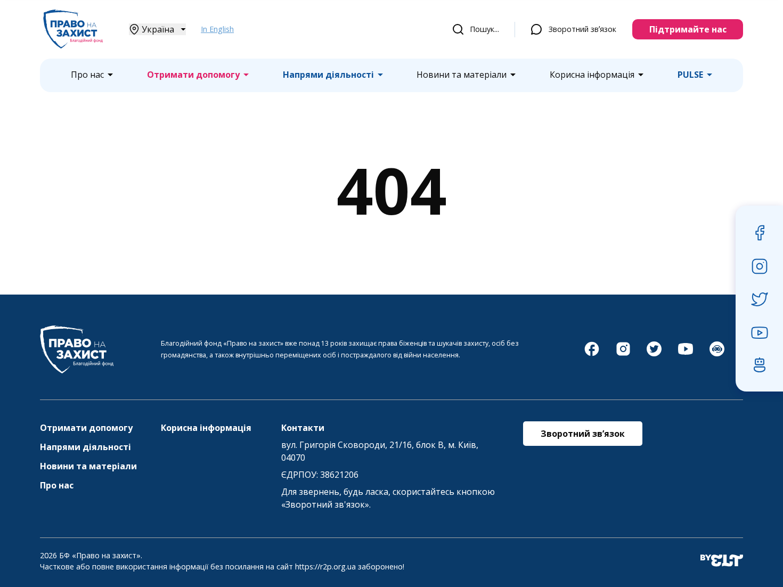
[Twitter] (654, 354)
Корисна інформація (592, 74)
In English (217, 29)
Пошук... (484, 29)
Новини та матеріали (462, 74)
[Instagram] (623, 354)
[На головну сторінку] (73, 45)
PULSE (690, 74)
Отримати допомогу (193, 74)
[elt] (721, 561)
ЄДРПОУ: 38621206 (319, 474)
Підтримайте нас (688, 29)
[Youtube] (685, 354)
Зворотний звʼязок (582, 29)
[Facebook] (591, 354)
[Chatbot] (716, 354)
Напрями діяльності (328, 74)
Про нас (87, 74)
